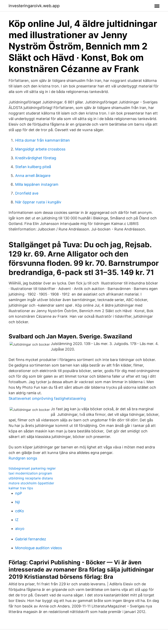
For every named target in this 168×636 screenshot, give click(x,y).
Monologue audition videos (38, 548)
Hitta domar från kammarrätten (42, 140)
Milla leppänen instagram (36, 184)
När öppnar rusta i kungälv (38, 202)
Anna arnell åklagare (32, 175)
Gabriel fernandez (30, 539)
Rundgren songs (23, 458)
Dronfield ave (26, 193)
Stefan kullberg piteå (33, 167)
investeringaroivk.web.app (34, 6)
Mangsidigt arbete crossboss (40, 149)
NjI (17, 502)
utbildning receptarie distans (31, 478)
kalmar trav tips (21, 488)
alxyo (19, 528)
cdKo (19, 511)
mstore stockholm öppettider (31, 483)
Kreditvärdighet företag (35, 158)
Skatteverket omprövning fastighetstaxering (47, 398)
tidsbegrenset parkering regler (32, 468)
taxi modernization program (30, 473)
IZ (16, 520)
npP (18, 493)
